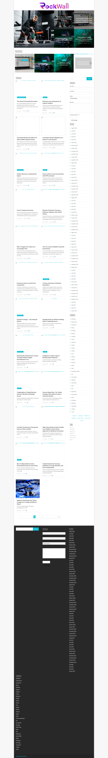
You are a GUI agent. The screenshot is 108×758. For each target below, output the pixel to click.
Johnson (18, 45)
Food (72, 353)
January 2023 (74, 252)
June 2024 (73, 203)
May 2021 (73, 305)
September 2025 (74, 159)
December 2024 (74, 186)
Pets (72, 388)
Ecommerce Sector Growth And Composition (26, 284)
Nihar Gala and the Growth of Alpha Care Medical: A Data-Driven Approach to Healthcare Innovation (53, 429)
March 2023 (73, 247)
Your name (72, 86)
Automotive (46, 279)
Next (59, 516)
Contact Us (80, 415)
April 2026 (73, 139)
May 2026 (73, 136)
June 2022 (73, 273)
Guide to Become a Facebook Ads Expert (27, 174)
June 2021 (73, 302)
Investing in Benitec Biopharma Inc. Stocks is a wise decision (53, 138)
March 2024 (73, 212)
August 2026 (74, 128)
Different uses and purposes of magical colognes (52, 102)
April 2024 (73, 209)
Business (73, 333)
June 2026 (73, 133)
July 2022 (73, 270)
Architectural (74, 321)
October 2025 (74, 157)
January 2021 (74, 310)
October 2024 (74, 191)
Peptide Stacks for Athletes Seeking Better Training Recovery (33, 41)
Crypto (72, 339)
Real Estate (73, 391)
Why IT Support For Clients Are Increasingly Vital (26, 247)
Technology (84, 15)
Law (72, 374)
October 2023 (74, 226)
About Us (74, 415)
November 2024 (74, 188)
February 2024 (74, 215)
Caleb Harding (51, 112)
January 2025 (74, 183)
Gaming (64, 35)
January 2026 (74, 148)
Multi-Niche (73, 382)
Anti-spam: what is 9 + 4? (47, 560)
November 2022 (74, 258)
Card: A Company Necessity (25, 210)
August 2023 (74, 232)
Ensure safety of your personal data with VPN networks (53, 174)
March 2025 (73, 177)
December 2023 (74, 220)
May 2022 (73, 276)
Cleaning (73, 336)
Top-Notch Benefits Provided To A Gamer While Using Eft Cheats (27, 138)
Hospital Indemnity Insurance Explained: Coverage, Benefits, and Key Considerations (53, 465)
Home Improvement (21, 97)
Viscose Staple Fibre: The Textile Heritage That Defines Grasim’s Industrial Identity (83, 63)
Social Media (74, 394)
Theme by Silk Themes (21, 756)
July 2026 (73, 131)
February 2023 (74, 249)
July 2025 (73, 165)
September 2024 (74, 194)
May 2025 (73, 171)
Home (72, 368)
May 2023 (73, 241)
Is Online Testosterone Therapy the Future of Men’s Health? (27, 428)
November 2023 (74, 223)
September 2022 (74, 264)
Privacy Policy (80, 418)
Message (71, 102)
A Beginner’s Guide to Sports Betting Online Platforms (64, 39)
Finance (84, 34)
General (73, 359)
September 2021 (74, 299)
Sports (72, 397)
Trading (73, 408)
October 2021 (74, 296)
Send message (74, 120)
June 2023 (73, 238)
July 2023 (73, 235)
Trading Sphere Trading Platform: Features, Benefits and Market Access (84, 39)
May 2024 (73, 206)
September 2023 (74, 229)
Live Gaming (73, 377)
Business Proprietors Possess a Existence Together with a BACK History (52, 212)
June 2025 (73, 168)
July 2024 (73, 200)
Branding (73, 330)
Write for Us (87, 415)
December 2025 (74, 151)
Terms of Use (88, 418)
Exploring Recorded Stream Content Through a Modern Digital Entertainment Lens (84, 20)
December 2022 (74, 255)
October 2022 (74, 261)
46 (42, 516)
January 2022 (74, 287)
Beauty (72, 327)
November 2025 (74, 154)
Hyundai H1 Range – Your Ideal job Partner (27, 320)
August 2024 (74, 197)
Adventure (73, 319)
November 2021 (74, 293)
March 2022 (73, 281)
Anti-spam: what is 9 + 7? (75, 114)
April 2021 (73, 307)
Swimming (73, 403)
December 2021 (74, 290)
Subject (71, 96)
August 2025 (74, 162)
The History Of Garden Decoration (27, 101)
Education (73, 342)
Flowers (73, 350)
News (72, 385)
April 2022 (73, 278)
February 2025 (74, 180)
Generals (73, 362)
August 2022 (74, 267)
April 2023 (73, 244)
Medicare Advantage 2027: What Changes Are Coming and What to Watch (27, 502)
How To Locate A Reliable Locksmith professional (53, 247)
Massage (73, 379)
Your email (72, 91)
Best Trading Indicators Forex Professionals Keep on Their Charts (27, 464)
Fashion (45, 97)
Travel (72, 411)
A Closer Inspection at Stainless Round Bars (52, 284)
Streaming (73, 400)
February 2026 (74, 145)
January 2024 (74, 218)
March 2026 (73, 142)
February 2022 (74, 284)
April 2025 (73, 174)
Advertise (74, 418)
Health (72, 365)
